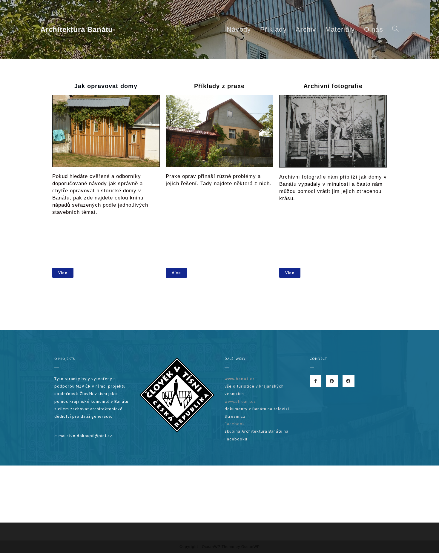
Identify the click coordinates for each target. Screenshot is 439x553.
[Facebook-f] (315, 381)
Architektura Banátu (76, 29)
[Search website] (395, 29)
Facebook (235, 423)
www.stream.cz (240, 401)
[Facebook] (332, 381)
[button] (62, 273)
